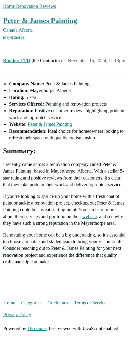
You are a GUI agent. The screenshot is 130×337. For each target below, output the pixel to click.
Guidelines (57, 302)
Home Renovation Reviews (29, 6)
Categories (31, 302)
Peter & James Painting (40, 20)
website (89, 216)
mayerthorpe (13, 37)
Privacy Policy (17, 314)
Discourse (37, 328)
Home (9, 302)
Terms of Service (90, 302)
